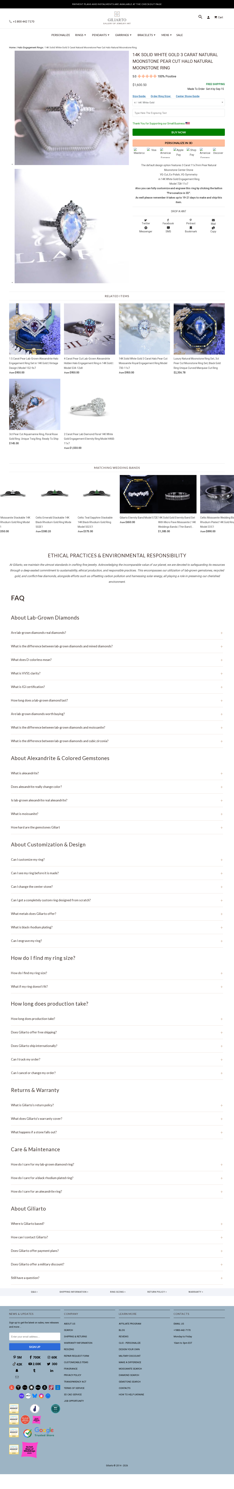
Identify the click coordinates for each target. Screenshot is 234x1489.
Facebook (168, 223)
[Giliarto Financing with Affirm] (28, 1397)
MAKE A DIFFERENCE (130, 1362)
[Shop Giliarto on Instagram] (41, 1397)
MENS (166, 35)
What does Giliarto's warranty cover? (117, 1118)
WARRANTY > (195, 1292)
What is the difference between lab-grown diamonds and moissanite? (117, 727)
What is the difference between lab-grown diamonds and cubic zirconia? (117, 741)
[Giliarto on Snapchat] (17, 1370)
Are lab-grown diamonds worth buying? (117, 714)
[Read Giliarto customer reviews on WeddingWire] (55, 1412)
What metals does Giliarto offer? (117, 913)
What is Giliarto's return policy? (117, 1105)
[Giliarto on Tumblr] (35, 1370)
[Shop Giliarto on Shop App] (21, 1397)
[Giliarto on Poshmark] (51, 1389)
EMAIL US (179, 1323)
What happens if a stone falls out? (117, 1132)
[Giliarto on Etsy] (24, 1389)
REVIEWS (124, 1336)
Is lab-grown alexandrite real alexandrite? (117, 800)
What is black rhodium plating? (117, 927)
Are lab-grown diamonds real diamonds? (117, 632)
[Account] (209, 17)
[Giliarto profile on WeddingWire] (14, 1436)
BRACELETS (146, 35)
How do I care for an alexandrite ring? (117, 1191)
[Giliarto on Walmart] (57, 1389)
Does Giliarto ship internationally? (117, 1045)
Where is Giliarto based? (117, 1223)
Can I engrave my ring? (117, 940)
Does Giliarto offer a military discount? (117, 1264)
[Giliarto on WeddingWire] (18, 1389)
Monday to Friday (183, 1336)
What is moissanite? (117, 813)
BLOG (122, 1330)
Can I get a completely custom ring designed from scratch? (117, 900)
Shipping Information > (73, 1292)
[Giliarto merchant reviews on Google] (39, 1438)
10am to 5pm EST (183, 1343)
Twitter (146, 223)
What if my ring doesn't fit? (117, 986)
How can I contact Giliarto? (117, 1237)
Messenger (145, 231)
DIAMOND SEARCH (129, 1375)
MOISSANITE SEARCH (130, 1368)
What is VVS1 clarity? (117, 673)
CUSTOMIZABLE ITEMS (76, 1362)
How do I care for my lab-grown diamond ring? (117, 1164)
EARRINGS (123, 35)
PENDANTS (100, 35)
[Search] (201, 17)
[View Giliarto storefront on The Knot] (25, 1423)
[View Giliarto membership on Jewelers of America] (34, 1412)
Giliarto (109, 1465)
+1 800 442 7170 (23, 21)
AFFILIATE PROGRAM (130, 1323)
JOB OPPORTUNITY (74, 1401)
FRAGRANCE (71, 1368)
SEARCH (68, 1330)
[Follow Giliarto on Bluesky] (34, 1397)
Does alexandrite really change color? (117, 786)
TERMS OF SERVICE (74, 1388)
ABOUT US (69, 1323)
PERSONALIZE (60, 35)
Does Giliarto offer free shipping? (117, 1032)
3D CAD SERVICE (73, 1394)
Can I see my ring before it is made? (117, 873)
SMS (168, 231)
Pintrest (190, 223)
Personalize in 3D (179, 143)
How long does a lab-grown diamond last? (117, 700)
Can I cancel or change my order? (117, 1072)
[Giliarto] (117, 16)
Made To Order (196, 88)
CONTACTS (125, 1388)
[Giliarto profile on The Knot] (14, 1453)
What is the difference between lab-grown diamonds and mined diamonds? (117, 646)
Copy (213, 231)
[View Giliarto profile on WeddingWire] (14, 1412)
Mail (213, 223)
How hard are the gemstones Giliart (117, 827)
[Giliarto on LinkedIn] (52, 1370)
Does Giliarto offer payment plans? (117, 1250)
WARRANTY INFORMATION (78, 1343)
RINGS (80, 35)
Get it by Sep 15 (215, 86)
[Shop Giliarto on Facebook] (47, 1397)
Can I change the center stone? (117, 886)
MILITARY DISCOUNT (130, 1356)
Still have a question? (117, 1277)
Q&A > (34, 1292)
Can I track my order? (117, 1059)
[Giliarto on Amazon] (44, 1389)
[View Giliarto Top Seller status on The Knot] (36, 1423)
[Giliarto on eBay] (38, 1389)
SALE (179, 35)
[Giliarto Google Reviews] (31, 1389)
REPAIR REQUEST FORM (76, 1356)
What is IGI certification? (117, 686)
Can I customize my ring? (117, 859)
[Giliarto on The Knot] (11, 1389)
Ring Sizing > (118, 1292)
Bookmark (191, 231)
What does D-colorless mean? (117, 659)
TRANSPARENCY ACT (75, 1381)
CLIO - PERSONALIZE (130, 1343)
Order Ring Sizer (161, 96)
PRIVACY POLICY (72, 1375)
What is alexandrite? (117, 773)
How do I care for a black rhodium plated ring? (117, 1178)
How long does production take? (117, 1018)
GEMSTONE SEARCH (130, 1381)
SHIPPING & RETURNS (75, 1336)
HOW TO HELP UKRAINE (131, 1394)
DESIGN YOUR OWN (129, 1349)
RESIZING (69, 1349)
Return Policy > (157, 1292)
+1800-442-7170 (182, 1330)
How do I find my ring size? (117, 973)
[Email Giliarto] (17, 1377)
